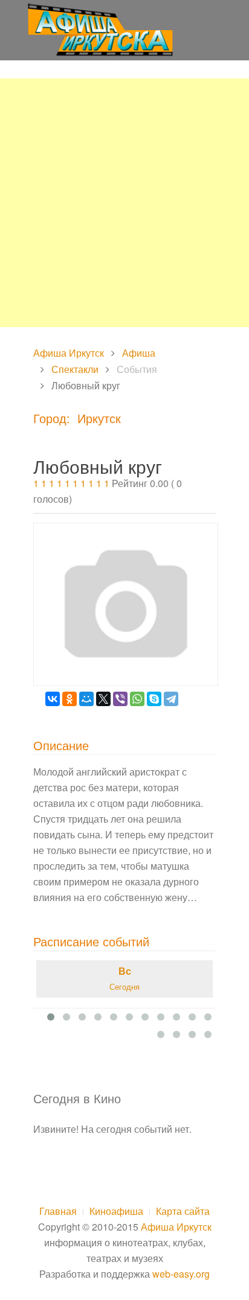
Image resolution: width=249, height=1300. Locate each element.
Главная (58, 1211)
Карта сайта (183, 1211)
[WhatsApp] (137, 699)
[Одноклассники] (69, 699)
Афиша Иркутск (68, 353)
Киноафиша (116, 1211)
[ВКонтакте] (52, 699)
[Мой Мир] (86, 699)
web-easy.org (181, 1274)
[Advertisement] (124, 202)
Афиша (138, 353)
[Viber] (120, 699)
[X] (103, 699)
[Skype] (154, 699)
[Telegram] (171, 699)
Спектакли (75, 369)
